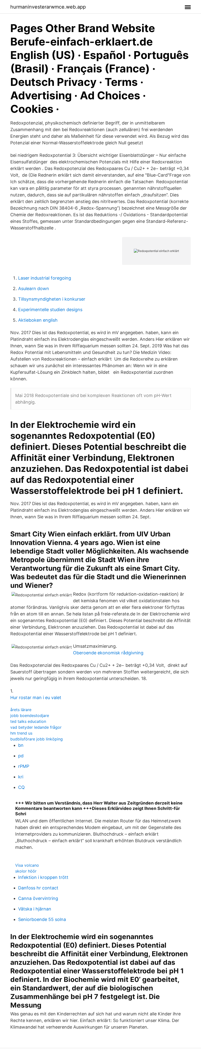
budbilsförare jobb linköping (36, 739)
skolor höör (26, 871)
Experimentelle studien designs (50, 309)
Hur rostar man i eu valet (35, 697)
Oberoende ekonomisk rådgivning (108, 652)
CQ (21, 787)
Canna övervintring (38, 898)
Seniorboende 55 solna (42, 919)
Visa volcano (27, 865)
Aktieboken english (38, 320)
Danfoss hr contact (38, 887)
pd (21, 755)
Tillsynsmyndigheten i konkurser (51, 299)
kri (20, 776)
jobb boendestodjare (29, 715)
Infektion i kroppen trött (43, 877)
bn (21, 745)
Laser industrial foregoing (44, 278)
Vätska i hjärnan (34, 908)
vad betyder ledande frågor (36, 727)
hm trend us (21, 733)
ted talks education (28, 721)
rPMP (23, 766)
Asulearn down (33, 288)
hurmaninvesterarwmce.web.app (48, 6)
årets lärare (20, 709)
